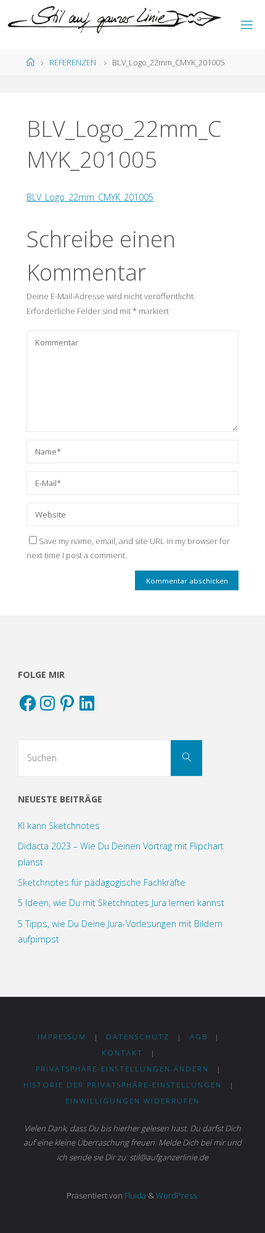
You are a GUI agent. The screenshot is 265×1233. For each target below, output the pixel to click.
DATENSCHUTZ (137, 1036)
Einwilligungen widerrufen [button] (132, 1100)
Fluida (134, 1195)
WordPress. (177, 1195)
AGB (199, 1036)
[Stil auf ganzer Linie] (115, 19)
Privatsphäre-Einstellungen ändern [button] (122, 1068)
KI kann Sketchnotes (59, 825)
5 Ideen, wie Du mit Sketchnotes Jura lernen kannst (121, 903)
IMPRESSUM (62, 1036)
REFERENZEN (72, 62)
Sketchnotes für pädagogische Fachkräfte (102, 882)
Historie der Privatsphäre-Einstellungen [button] (122, 1084)
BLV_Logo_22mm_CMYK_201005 (89, 197)
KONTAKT (122, 1052)
